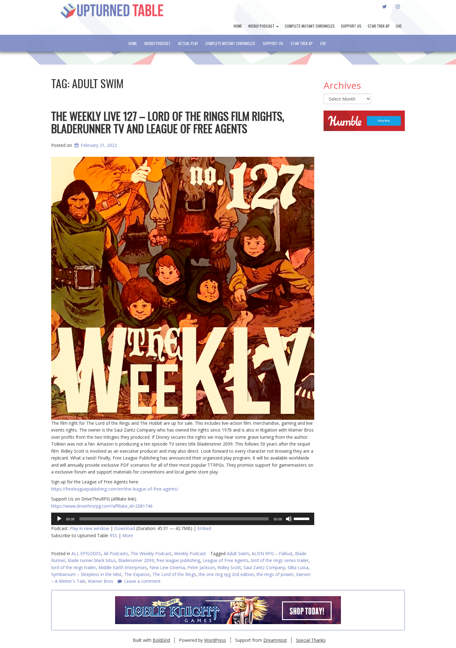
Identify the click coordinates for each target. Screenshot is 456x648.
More (127, 535)
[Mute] (289, 519)
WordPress (215, 640)
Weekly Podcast (261, 26)
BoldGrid (161, 640)
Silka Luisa (298, 567)
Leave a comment (142, 581)
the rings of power (275, 574)
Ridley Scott (229, 567)
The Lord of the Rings (174, 574)
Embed (204, 528)
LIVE (399, 26)
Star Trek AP (379, 26)
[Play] (59, 519)
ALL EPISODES (86, 553)
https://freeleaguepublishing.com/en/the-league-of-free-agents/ (114, 489)
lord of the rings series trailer (280, 560)
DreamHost (275, 640)
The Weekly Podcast (151, 553)
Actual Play (188, 43)
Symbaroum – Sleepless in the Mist (86, 574)
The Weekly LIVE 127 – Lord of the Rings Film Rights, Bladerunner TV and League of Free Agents (167, 121)
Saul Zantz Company (264, 567)
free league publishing (178, 560)
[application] (182, 519)
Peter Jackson (201, 567)
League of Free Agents (225, 560)
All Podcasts (116, 553)
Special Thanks (311, 640)
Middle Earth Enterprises (122, 567)
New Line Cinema (167, 567)
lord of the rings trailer (73, 567)
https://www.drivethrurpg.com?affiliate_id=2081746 (102, 506)
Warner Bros (100, 581)
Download (124, 528)
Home (238, 26)
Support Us (351, 26)
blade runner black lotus (92, 560)
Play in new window (89, 528)
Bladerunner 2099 (136, 560)
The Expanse (137, 574)
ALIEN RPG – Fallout (272, 553)
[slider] (302, 518)
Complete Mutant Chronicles (310, 26)
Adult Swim (238, 553)
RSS (113, 535)
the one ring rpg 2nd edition (226, 574)
